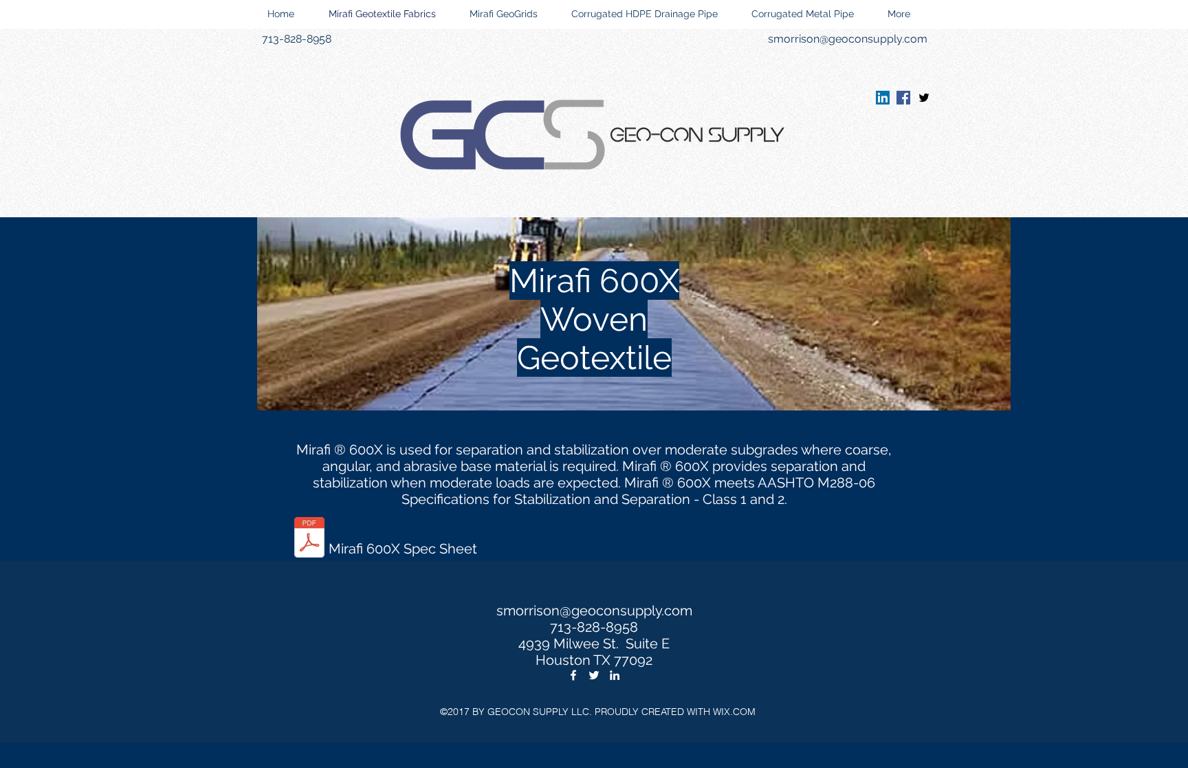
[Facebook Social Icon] (903, 98)
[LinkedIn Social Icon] (883, 98)
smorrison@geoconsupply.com (847, 38)
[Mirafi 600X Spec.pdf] (309, 539)
